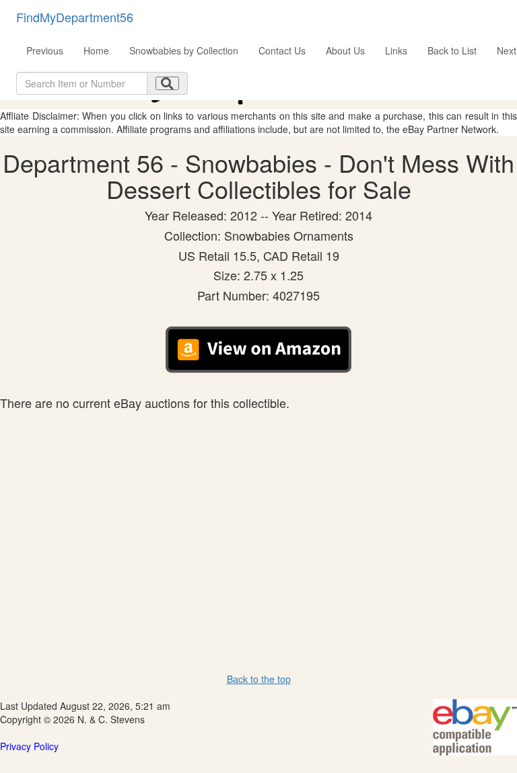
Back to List (452, 50)
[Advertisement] (258, 511)
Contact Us (282, 50)
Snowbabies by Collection (183, 50)
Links (396, 50)
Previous (44, 50)
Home (96, 50)
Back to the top (259, 679)
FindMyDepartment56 (74, 17)
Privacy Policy (29, 746)
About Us (345, 50)
